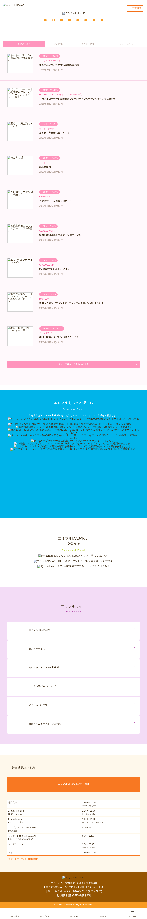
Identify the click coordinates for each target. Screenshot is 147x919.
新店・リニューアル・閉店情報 (45, 723)
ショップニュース (24, 44)
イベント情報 (88, 44)
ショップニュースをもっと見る (73, 364)
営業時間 (136, 8)
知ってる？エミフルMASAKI (44, 667)
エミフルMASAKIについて (42, 686)
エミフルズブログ (125, 44)
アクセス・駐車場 (38, 705)
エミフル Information (39, 630)
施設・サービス (37, 648)
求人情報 (58, 44)
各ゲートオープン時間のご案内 (23, 859)
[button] (45, 20)
